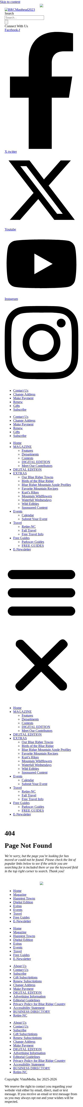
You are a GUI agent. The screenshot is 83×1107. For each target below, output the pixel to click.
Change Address (24, 394)
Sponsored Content (34, 507)
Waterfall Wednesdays (37, 500)
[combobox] (24, 17)
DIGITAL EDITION (36, 462)
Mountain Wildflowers (37, 496)
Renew (18, 402)
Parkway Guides (33, 542)
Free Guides (21, 538)
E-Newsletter (22, 549)
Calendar (28, 515)
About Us (19, 966)
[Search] (6, 22)
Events (17, 511)
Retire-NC (29, 526)
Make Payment (23, 398)
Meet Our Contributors (37, 466)
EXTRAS (20, 473)
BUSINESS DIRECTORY (31, 1011)
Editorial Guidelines (26, 1000)
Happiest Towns (24, 898)
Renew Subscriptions (27, 981)
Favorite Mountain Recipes (40, 488)
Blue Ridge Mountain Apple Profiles (46, 485)
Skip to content (10, 2)
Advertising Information (29, 996)
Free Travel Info (32, 534)
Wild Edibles (30, 504)
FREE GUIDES (33, 545)
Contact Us (20, 390)
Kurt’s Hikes (30, 492)
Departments (30, 454)
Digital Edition (23, 902)
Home (17, 443)
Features (27, 450)
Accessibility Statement (28, 1008)
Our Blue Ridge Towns (37, 477)
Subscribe (19, 409)
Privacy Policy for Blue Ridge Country (39, 1004)
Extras (17, 906)
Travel (17, 523)
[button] (41, 629)
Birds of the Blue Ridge (38, 481)
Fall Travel (29, 530)
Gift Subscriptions (25, 977)
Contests (27, 458)
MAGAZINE (22, 447)
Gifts (16, 406)
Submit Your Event (34, 519)
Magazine (19, 894)
